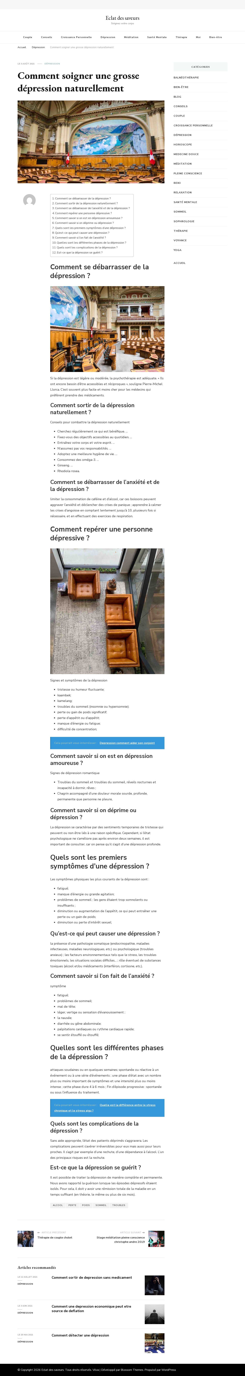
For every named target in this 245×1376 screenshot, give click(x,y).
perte (72, 1205)
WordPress (168, 1370)
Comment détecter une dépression (80, 1335)
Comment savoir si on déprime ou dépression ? (84, 223)
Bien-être (215, 37)
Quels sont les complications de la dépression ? (87, 248)
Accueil (180, 263)
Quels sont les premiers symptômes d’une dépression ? (90, 228)
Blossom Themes (132, 1370)
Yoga (178, 250)
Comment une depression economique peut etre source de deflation (91, 1308)
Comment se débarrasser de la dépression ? (83, 199)
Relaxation (183, 192)
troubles (118, 1205)
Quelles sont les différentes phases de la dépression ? (91, 243)
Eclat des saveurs (122, 17)
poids (86, 1205)
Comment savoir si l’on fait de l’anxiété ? (80, 238)
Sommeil (180, 211)
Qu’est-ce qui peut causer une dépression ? (82, 233)
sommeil (101, 1205)
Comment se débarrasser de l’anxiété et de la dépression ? (92, 208)
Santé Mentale (157, 37)
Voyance (180, 240)
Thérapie (181, 37)
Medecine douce (186, 154)
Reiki (177, 183)
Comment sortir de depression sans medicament (92, 1277)
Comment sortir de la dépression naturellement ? (86, 203)
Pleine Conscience (188, 173)
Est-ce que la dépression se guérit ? (80, 253)
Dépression (108, 37)
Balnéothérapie (186, 77)
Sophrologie (184, 221)
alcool (58, 1205)
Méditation (131, 37)
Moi (198, 37)
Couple (27, 37)
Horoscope (183, 144)
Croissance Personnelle (76, 37)
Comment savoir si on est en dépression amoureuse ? (88, 218)
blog (177, 97)
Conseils (46, 37)
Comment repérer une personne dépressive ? (83, 213)
